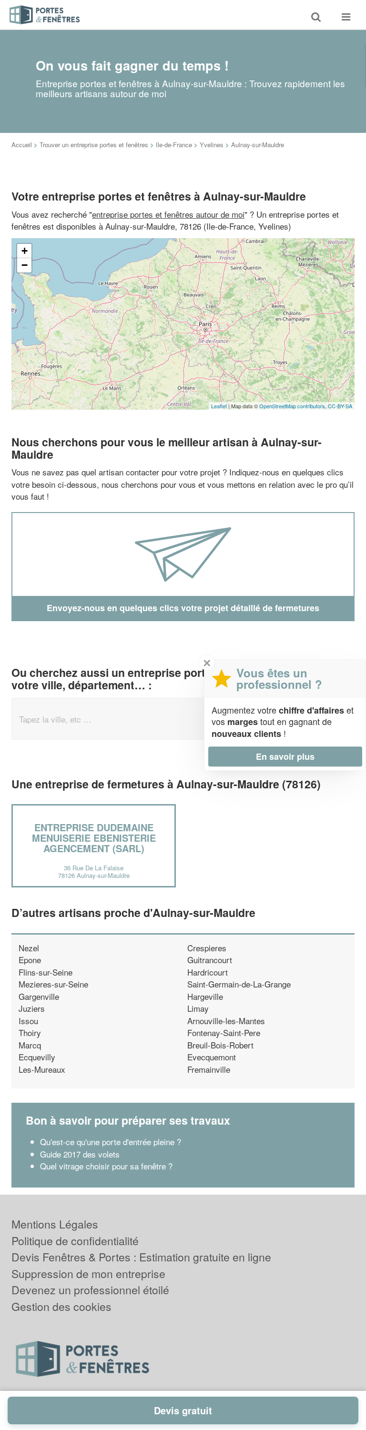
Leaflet (219, 406)
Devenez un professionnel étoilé (90, 1290)
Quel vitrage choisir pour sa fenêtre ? (106, 1166)
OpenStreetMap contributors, (293, 406)
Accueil (21, 144)
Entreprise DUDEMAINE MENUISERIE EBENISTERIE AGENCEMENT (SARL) (94, 837)
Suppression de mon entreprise (88, 1273)
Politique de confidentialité (75, 1241)
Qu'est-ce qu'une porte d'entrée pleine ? (110, 1142)
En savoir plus (285, 756)
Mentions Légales (54, 1224)
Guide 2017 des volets (80, 1154)
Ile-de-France (174, 144)
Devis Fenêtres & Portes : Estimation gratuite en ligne (141, 1257)
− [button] (24, 265)
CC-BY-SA (340, 406)
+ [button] (24, 251)
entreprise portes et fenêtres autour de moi (168, 214)
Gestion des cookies (61, 1306)
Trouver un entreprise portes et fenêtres (94, 144)
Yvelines (212, 144)
